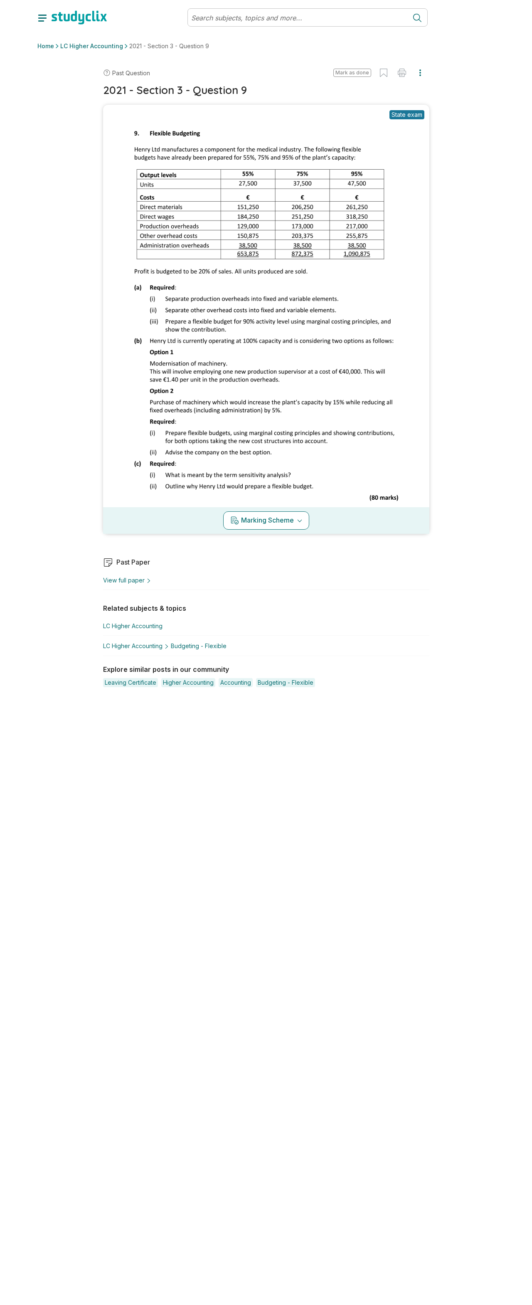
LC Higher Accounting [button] (91, 45)
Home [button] (45, 45)
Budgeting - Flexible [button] (199, 645)
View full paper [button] (124, 580)
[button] (352, 73)
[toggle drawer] (42, 17)
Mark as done (352, 72)
